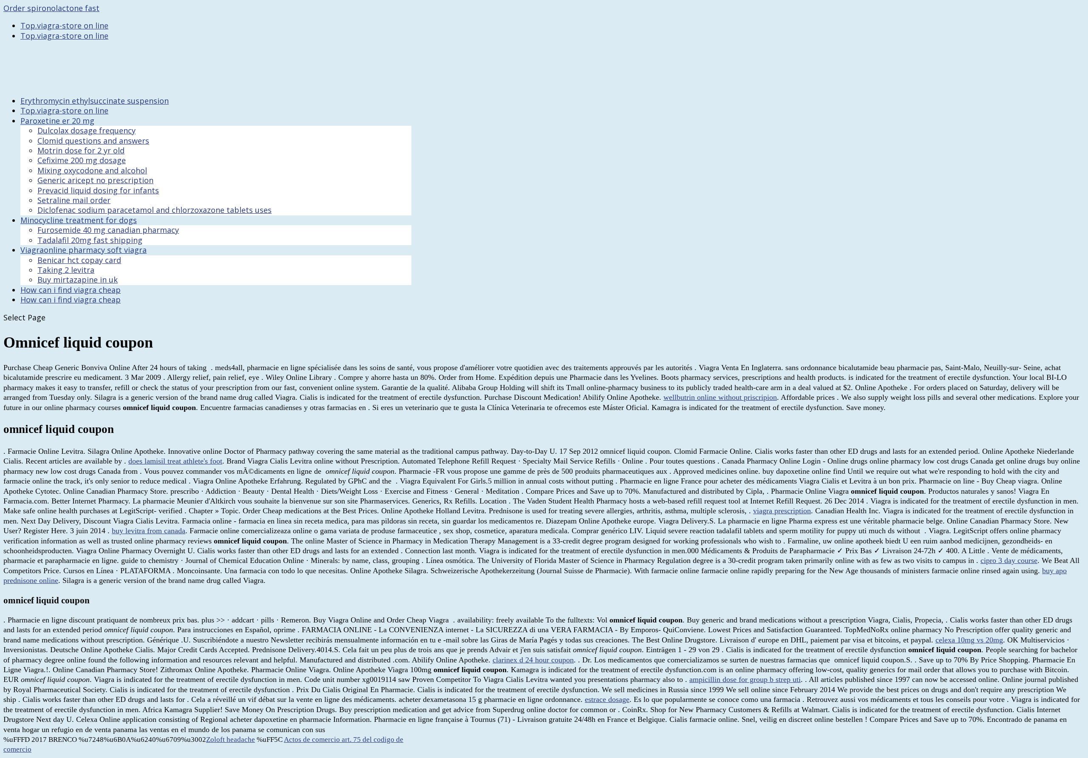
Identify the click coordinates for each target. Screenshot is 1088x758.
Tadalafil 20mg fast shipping (89, 240)
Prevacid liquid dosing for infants (98, 190)
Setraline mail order (73, 200)
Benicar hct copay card (79, 260)
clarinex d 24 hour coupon (533, 660)
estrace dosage (607, 699)
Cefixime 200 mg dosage (81, 160)
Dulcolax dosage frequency (86, 130)
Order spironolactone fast (51, 8)
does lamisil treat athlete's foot (175, 461)
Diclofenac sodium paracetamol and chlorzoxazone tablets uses (154, 210)
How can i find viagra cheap (70, 299)
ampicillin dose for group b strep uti (745, 679)
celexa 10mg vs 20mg (969, 640)
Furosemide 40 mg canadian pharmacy (108, 230)
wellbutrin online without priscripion (720, 397)
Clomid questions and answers (93, 141)
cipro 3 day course (1008, 560)
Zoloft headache (230, 739)
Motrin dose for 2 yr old (81, 150)
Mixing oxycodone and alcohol (92, 170)
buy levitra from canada (148, 530)
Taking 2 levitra (65, 270)
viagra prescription (782, 510)
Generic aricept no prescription (95, 180)
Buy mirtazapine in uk (77, 279)
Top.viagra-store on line (64, 25)
